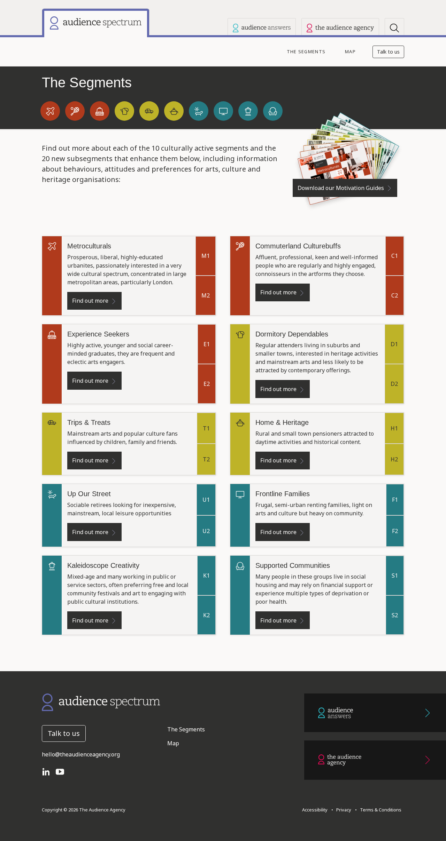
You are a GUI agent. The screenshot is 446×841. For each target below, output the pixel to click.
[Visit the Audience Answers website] (261, 28)
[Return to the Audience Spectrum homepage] (101, 702)
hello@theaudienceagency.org (81, 754)
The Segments (306, 51)
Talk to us (388, 51)
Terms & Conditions (379, 810)
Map (350, 51)
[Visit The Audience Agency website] (340, 28)
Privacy (342, 810)
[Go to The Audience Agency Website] (375, 760)
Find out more (90, 300)
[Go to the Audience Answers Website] (375, 712)
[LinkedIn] (49, 771)
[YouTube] (63, 771)
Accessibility (315, 810)
